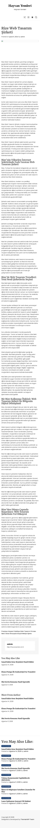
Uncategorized (6, 746)
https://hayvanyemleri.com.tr (15, 647)
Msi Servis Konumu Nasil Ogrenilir (15, 682)
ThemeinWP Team (27, 819)
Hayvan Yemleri (20, 6)
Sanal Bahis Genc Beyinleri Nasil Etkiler (17, 662)
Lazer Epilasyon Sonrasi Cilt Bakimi (16, 801)
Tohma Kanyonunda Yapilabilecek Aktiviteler (15, 779)
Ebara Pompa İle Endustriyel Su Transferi (18, 672)
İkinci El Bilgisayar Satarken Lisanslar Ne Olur (18, 791)
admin (23, 37)
